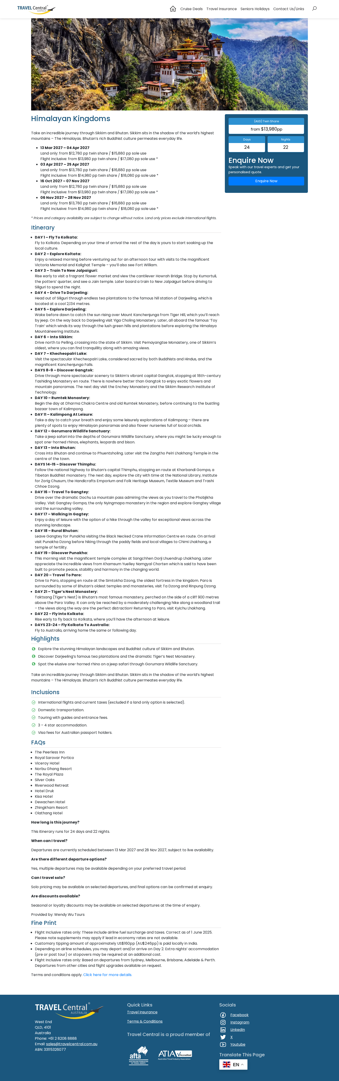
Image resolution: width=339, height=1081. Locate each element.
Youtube (237, 1044)
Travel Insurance (221, 9)
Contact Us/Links (288, 9)
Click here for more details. (107, 974)
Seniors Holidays (255, 9)
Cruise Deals (191, 9)
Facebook (239, 1015)
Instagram (239, 1022)
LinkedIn (237, 1029)
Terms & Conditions (145, 1021)
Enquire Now (266, 180)
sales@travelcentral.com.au (71, 1044)
